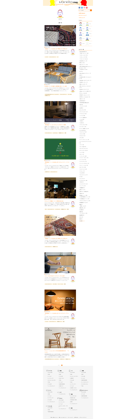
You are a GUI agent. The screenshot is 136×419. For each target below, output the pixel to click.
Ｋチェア (81, 133)
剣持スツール (82, 189)
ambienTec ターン (83, 60)
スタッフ (90, 43)
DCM (81, 120)
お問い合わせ (76, 417)
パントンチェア (82, 159)
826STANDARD (82, 51)
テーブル (50, 370)
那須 (80, 218)
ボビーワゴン (82, 167)
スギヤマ (83, 28)
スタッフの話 (69, 94)
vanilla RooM (82, 100)
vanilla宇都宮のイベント (84, 196)
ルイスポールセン (57, 209)
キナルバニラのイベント (63, 94)
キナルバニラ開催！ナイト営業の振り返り (54, 201)
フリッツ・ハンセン (83, 165)
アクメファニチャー (83, 111)
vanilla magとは (82, 13)
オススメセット (85, 390)
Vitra (49, 382)
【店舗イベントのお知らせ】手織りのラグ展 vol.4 (56, 238)
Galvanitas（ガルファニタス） (85, 80)
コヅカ (90, 23)
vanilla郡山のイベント (84, 198)
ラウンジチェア (83, 124)
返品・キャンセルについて (63, 417)
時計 (72, 408)
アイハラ (83, 38)
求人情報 (81, 209)
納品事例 (81, 215)
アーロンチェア (82, 113)
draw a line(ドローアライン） (85, 73)
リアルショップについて (82, 417)
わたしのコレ (82, 109)
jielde (71, 401)
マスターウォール (83, 169)
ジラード (81, 144)
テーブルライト (83, 213)
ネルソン (81, 154)
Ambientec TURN (74, 399)
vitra (80, 104)
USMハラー (82, 98)
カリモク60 (82, 130)
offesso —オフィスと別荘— (84, 91)
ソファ (50, 390)
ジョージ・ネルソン (83, 157)
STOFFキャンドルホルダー (84, 96)
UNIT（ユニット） (83, 53)
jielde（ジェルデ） (83, 84)
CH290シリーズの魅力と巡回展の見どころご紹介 (56, 86)
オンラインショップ (82, 15)
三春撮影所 (81, 187)
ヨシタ (90, 28)
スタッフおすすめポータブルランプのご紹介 (55, 276)
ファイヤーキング (83, 161)
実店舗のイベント (47, 95)
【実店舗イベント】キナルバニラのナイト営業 (55, 124)
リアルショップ (82, 17)
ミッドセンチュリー (51, 401)
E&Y (80, 75)
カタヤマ (73, 92)
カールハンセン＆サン (52, 380)
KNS (49, 374)
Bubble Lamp (73, 397)
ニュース (81, 152)
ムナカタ (90, 33)
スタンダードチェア (83, 148)
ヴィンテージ (82, 185)
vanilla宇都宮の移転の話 (84, 102)
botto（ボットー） (83, 64)
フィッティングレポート (84, 163)
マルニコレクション (83, 174)
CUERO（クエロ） (74, 387)
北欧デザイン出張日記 (83, 191)
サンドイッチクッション (84, 139)
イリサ (90, 38)
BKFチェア (81, 62)
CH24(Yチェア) (83, 69)
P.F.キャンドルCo (83, 93)
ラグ (80, 176)
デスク (61, 398)
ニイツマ (83, 23)
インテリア (46, 321)
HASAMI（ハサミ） (83, 82)
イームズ (81, 119)
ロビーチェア (82, 131)
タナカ (83, 33)
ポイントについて (70, 417)
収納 (60, 370)
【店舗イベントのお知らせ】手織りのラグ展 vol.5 (56, 48)
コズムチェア (82, 135)
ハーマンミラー (82, 156)
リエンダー (81, 178)
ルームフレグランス (83, 183)
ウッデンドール (83, 106)
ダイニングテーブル (83, 150)
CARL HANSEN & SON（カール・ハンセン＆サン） (52, 94)
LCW (81, 122)
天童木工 (81, 193)
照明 (67, 209)
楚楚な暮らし (82, 207)
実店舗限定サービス (83, 202)
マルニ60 (81, 172)
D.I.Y (80, 71)
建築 (80, 204)
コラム (81, 137)
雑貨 (83, 370)
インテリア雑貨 (82, 117)
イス (72, 370)
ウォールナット (82, 126)
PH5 (45, 209)
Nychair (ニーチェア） (83, 89)
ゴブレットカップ (83, 55)
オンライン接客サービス (84, 128)
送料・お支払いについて (54, 417)
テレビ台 (50, 406)
